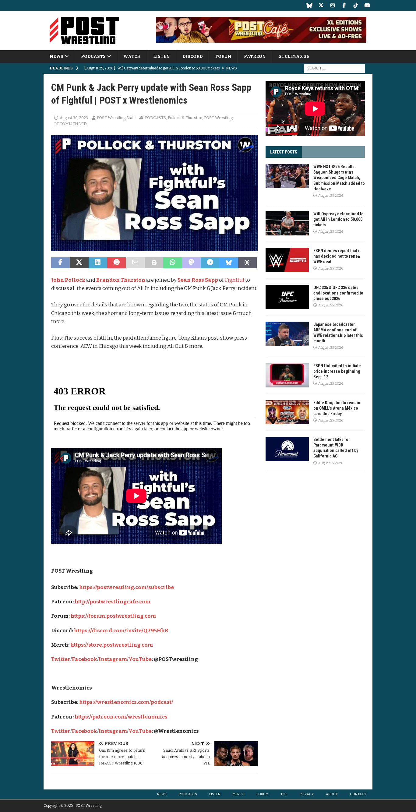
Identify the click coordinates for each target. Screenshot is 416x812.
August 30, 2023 (74, 117)
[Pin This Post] (116, 262)
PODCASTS (93, 56)
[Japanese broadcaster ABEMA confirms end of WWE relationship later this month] (287, 334)
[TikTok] (355, 5)
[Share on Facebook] (60, 262)
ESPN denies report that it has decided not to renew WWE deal (337, 256)
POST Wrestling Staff (116, 117)
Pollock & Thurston (185, 117)
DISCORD (192, 56)
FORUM (223, 56)
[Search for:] (334, 68)
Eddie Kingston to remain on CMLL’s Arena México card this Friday (336, 408)
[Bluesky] (309, 5)
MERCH (238, 794)
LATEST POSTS (283, 152)
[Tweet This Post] (79, 262)
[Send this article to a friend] (135, 262)
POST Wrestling (218, 117)
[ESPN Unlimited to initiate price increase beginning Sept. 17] (287, 375)
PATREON (255, 56)
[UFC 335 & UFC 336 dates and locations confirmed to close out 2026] (287, 297)
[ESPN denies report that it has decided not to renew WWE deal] (287, 260)
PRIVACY (307, 794)
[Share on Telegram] (210, 262)
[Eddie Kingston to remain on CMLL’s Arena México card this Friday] (287, 412)
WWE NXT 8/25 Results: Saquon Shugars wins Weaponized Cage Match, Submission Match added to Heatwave (339, 177)
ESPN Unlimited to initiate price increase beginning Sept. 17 (337, 371)
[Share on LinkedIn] (98, 262)
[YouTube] (367, 5)
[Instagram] (332, 5)
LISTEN (161, 56)
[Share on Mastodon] (191, 262)
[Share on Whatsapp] (172, 262)
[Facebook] (344, 5)
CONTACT (358, 794)
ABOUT (332, 794)
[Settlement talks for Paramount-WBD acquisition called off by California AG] (287, 449)
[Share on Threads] (247, 262)
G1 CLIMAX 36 (293, 56)
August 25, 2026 (330, 196)
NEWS (56, 56)
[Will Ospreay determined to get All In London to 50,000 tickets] (287, 223)
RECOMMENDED (70, 124)
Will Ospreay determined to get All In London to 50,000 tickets (338, 219)
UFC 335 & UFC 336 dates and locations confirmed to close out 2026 (338, 293)
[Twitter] (321, 5)
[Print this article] (154, 262)
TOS (283, 794)
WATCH (132, 56)
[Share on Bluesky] (228, 262)
